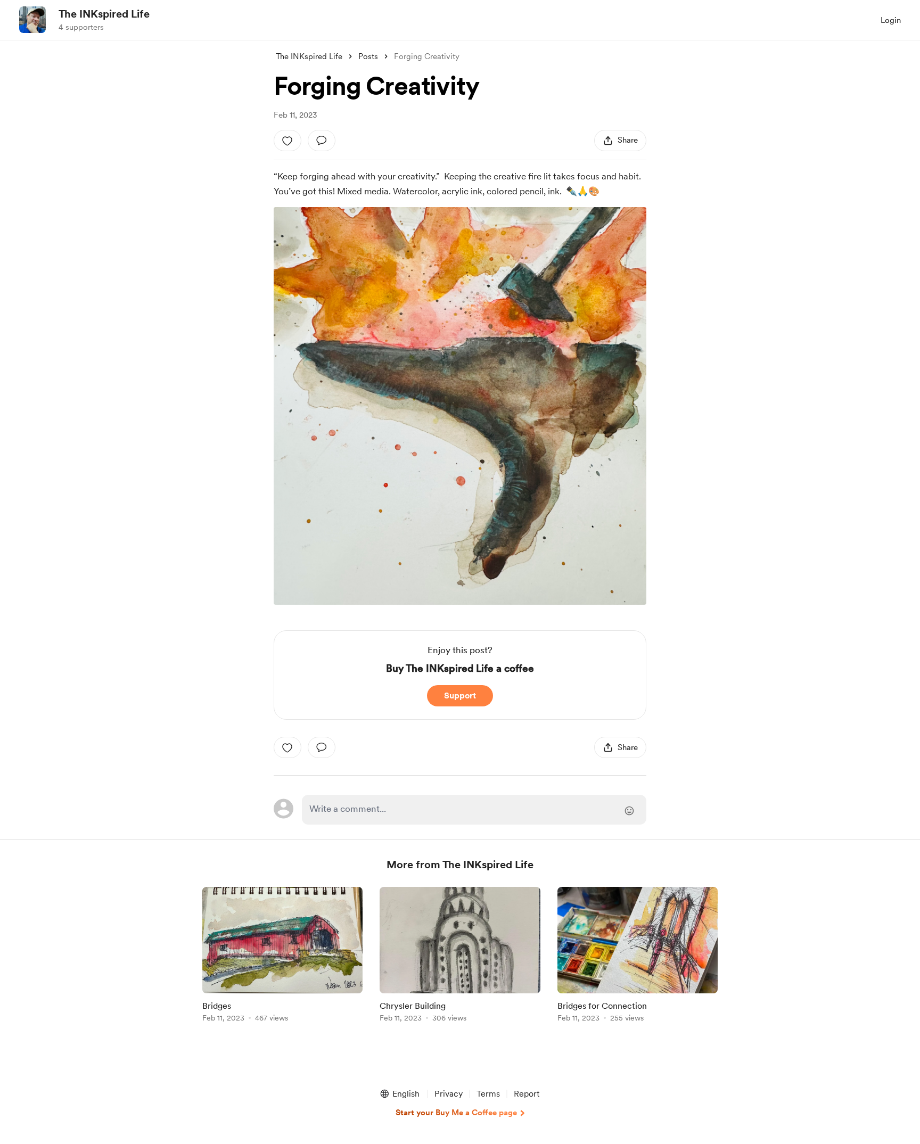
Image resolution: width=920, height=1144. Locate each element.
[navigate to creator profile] (32, 19)
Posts (368, 56)
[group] (282, 956)
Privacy (448, 1094)
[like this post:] (287, 140)
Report (526, 1094)
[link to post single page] (282, 956)
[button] (399, 1094)
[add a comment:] (321, 140)
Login (891, 20)
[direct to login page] (474, 810)
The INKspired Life (104, 13)
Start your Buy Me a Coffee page (456, 1112)
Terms (488, 1094)
